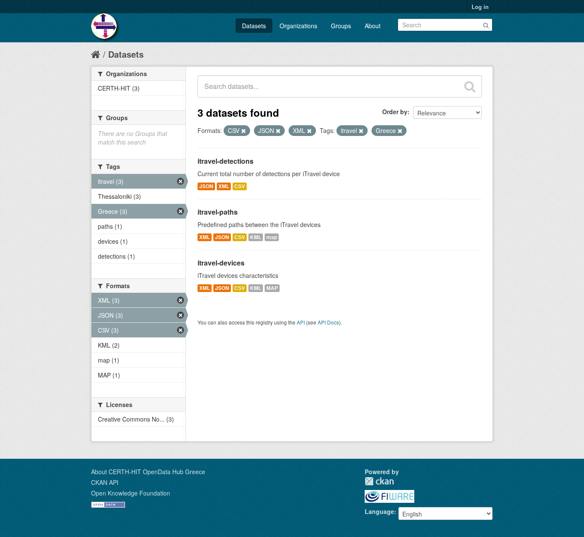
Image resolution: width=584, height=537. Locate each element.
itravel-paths (218, 212)
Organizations (298, 25)
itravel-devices (221, 263)
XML (223, 186)
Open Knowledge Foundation (130, 493)
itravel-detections (226, 161)
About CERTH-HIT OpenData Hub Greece (148, 471)
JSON (206, 186)
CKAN (379, 481)
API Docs (328, 322)
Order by (394, 111)
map (271, 237)
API (301, 322)
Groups (341, 25)
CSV (239, 186)
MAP (272, 288)
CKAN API (104, 482)
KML (255, 237)
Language (379, 511)
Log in (480, 7)
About (372, 25)
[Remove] (243, 130)
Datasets (254, 25)
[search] (469, 86)
